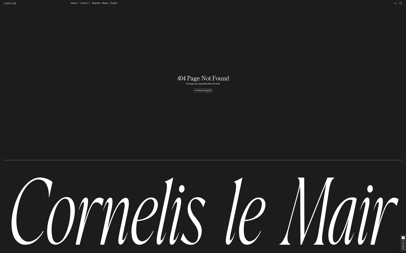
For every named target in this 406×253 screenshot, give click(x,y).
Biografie (96, 3)
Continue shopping (203, 90)
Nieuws (105, 3)
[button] (400, 3)
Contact (113, 3)
